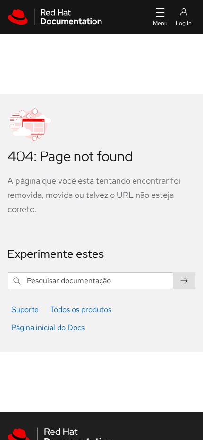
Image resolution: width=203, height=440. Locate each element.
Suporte (25, 309)
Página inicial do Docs (48, 327)
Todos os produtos (80, 309)
